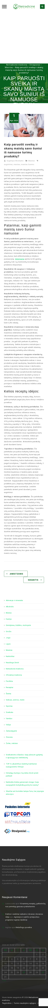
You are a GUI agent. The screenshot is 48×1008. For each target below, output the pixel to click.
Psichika (9, 681)
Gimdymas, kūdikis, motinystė (18, 625)
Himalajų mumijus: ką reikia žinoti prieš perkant (22, 774)
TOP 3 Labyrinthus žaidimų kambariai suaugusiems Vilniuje (21, 765)
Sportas (9, 706)
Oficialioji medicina (14, 675)
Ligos (8, 644)
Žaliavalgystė (11, 731)
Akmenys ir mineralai (14, 600)
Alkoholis (10, 607)
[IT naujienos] (17, 814)
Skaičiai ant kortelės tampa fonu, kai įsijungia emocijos (25, 792)
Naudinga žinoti (12, 663)
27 (24, 972)
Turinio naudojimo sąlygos (25, 1003)
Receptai (9, 687)
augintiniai (8, 164)
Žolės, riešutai (12, 743)
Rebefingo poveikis (24, 927)
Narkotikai (10, 656)
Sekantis (33, 580)
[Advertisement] (24, 38)
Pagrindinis (7, 1003)
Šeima (8, 694)
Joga (8, 638)
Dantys (9, 619)
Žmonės (9, 737)
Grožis (8, 631)
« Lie (4, 981)
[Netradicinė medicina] (24, 6)
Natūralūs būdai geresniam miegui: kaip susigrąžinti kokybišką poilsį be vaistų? (22, 783)
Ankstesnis (16, 574)
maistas (17, 164)
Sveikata (9, 712)
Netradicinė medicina (14, 669)
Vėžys (8, 725)
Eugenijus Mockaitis (15, 161)
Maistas (31, 161)
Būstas (9, 613)
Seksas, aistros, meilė (15, 700)
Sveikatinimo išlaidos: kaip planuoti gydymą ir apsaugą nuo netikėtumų (24, 756)
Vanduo (9, 718)
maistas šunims (27, 164)
